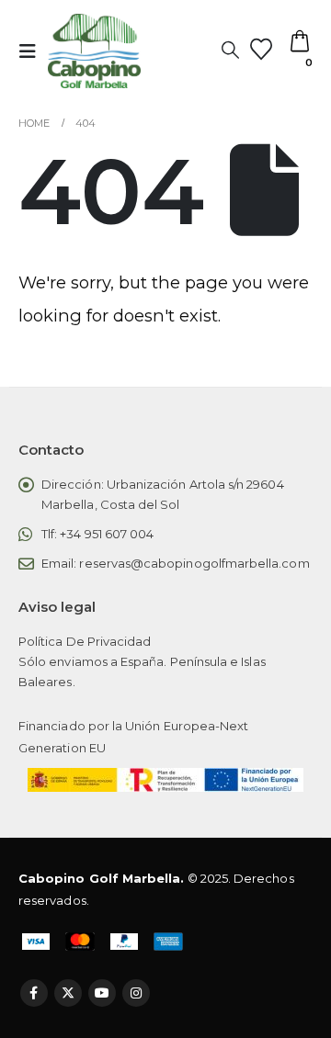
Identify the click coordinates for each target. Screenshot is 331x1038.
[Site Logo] (94, 51)
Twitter (68, 993)
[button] (33, 51)
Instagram (136, 993)
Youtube (102, 993)
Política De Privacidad (84, 641)
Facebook (34, 993)
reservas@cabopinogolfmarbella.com (194, 563)
